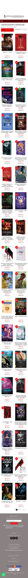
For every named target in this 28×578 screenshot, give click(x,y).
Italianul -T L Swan (7, 52)
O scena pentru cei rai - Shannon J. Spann (21, 53)
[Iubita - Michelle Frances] (20, 306)
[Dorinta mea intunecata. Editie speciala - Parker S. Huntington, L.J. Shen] (20, 332)
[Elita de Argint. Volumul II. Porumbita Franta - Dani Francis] (20, 121)
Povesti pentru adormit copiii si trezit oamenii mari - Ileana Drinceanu (7, 317)
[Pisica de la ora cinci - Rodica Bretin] (7, 359)
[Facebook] (11, 538)
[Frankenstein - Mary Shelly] (7, 412)
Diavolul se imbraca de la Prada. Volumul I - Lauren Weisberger (21, 476)
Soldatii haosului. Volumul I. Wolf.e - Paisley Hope (20, 238)
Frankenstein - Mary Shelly (7, 422)
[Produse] (2, 21)
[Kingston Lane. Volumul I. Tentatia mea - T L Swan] (20, 359)
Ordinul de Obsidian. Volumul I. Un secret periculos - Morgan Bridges (7, 211)
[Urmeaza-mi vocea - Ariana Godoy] (7, 332)
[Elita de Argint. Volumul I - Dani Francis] (7, 465)
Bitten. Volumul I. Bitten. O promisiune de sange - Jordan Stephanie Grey (21, 423)
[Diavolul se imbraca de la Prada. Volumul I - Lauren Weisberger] (20, 465)
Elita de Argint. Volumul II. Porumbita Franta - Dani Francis (21, 132)
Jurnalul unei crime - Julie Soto (7, 396)
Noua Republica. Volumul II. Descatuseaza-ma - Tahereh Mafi (21, 264)
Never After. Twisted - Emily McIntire (7, 158)
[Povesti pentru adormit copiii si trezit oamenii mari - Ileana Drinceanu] (7, 306)
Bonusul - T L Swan (21, 501)
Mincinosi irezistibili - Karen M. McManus (7, 105)
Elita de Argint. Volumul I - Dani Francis (7, 475)
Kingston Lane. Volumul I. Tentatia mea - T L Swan (21, 370)
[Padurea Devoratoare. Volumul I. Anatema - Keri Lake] (20, 95)
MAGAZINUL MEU (13, 555)
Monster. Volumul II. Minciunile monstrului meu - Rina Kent (21, 396)
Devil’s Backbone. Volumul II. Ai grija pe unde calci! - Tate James (7, 238)
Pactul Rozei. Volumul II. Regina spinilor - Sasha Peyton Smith (21, 159)
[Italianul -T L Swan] (7, 42)
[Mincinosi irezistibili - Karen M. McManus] (7, 95)
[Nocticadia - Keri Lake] (20, 438)
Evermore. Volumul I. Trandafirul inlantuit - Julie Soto (7, 449)
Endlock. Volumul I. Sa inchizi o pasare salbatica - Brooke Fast (7, 185)
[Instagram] (16, 538)
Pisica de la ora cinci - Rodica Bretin (7, 370)
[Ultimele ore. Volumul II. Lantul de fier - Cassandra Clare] (7, 280)
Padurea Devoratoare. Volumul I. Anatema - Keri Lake (20, 106)
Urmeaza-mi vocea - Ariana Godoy (7, 343)
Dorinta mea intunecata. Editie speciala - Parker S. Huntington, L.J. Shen (21, 344)
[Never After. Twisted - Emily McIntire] (7, 148)
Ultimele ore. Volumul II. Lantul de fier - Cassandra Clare (7, 291)
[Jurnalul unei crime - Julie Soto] (7, 385)
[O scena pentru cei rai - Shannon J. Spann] (20, 42)
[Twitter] (14, 538)
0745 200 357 (14, 548)
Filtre (8, 30)
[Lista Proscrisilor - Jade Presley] (20, 200)
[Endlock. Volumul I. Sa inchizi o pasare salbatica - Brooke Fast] (7, 174)
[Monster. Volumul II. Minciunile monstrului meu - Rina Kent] (20, 385)
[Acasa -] (14, 16)
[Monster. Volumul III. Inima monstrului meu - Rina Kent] (20, 68)
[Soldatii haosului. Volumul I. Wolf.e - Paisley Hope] (20, 227)
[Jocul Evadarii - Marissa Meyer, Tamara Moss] (7, 68)
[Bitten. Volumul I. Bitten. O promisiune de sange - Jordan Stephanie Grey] (20, 412)
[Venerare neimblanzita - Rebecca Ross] (20, 174)
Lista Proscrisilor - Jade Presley (21, 211)
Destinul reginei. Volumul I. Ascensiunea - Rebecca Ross (7, 132)
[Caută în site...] (26, 21)
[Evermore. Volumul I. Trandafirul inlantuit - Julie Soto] (7, 438)
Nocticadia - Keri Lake (20, 448)
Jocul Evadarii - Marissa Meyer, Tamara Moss (7, 79)
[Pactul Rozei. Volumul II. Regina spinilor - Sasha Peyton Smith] (20, 148)
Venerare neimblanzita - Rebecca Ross (21, 185)
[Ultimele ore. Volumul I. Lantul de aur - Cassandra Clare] (20, 280)
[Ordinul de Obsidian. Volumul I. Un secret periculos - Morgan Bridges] (7, 200)
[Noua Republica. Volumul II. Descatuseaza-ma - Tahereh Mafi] (20, 253)
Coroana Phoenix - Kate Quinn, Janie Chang (7, 502)
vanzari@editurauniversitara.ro (15, 550)
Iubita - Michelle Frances (21, 316)
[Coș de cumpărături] (23, 21)
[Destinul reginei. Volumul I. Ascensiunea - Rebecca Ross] (7, 121)
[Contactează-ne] (19, 21)
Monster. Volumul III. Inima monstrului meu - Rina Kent (21, 79)
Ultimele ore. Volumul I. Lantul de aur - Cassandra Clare (21, 291)
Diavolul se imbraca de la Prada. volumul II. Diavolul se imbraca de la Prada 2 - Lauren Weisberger (7, 264)
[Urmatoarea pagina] (25, 510)
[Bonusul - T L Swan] (20, 491)
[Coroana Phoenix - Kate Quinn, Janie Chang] (7, 491)
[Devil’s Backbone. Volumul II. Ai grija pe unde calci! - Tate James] (7, 227)
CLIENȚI (13, 558)
